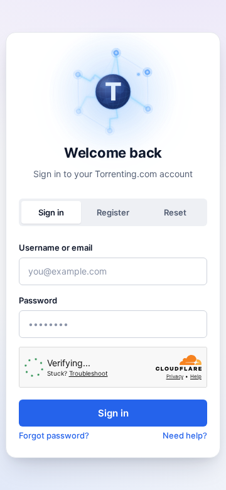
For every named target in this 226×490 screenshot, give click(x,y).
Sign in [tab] (51, 212)
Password (38, 300)
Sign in (113, 413)
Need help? (185, 435)
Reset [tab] (175, 212)
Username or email (55, 247)
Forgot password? (54, 435)
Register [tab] (113, 212)
